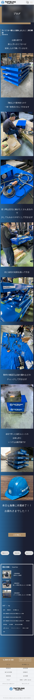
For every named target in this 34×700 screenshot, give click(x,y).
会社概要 (11, 624)
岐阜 (4, 610)
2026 (4, 631)
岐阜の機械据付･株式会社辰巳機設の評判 (12, 617)
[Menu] (31, 2)
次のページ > (29, 553)
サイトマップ (25, 683)
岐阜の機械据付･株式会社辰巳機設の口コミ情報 (13, 613)
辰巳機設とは (16, 610)
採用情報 (5, 624)
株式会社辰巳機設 (19, 624)
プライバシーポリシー (16, 628)
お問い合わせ (6, 628)
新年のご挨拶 (25, 628)
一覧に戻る (17, 553)
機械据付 (9, 610)
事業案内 (28, 620)
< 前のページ (5, 553)
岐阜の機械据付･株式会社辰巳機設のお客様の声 (13, 620)
